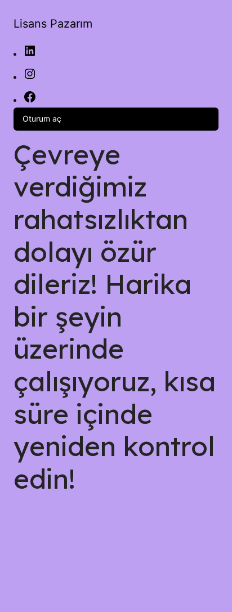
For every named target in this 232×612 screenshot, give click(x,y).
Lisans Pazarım (53, 23)
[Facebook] (30, 100)
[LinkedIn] (30, 54)
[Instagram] (30, 77)
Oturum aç (42, 118)
